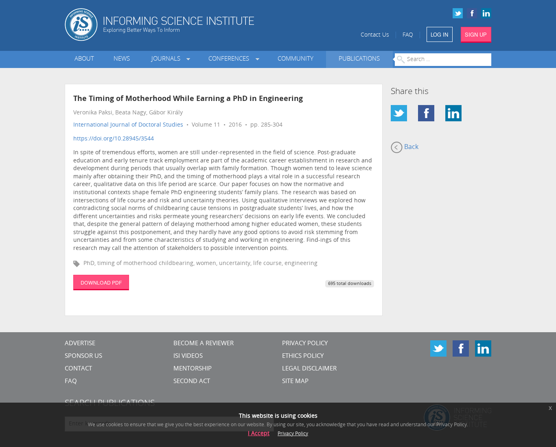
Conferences (230, 59)
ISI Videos (188, 356)
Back (410, 147)
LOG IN (439, 34)
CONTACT (78, 369)
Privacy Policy (305, 344)
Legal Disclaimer (309, 369)
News (122, 59)
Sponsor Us (83, 356)
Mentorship (192, 369)
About (84, 59)
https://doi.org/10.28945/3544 (113, 139)
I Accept (258, 434)
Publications (359, 59)
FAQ (408, 35)
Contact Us (375, 35)
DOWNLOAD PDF (101, 282)
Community (295, 59)
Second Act (191, 382)
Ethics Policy (303, 356)
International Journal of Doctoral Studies (128, 125)
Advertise (80, 344)
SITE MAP (295, 382)
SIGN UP (476, 34)
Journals (167, 59)
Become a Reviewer (203, 344)
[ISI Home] (187, 24)
